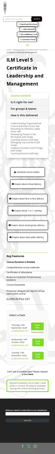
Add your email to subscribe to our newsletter (26, 410)
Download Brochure (28, 24)
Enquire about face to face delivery (28, 198)
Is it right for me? (22, 102)
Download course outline (28, 172)
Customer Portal (29, 39)
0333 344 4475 (28, 29)
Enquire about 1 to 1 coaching (28, 210)
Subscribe (27, 420)
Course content (21, 95)
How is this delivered (24, 115)
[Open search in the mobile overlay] (22, 19)
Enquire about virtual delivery (27, 184)
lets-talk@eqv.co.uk (29, 34)
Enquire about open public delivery (28, 237)
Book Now (37, 326)
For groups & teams (23, 108)
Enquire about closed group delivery (27, 225)
